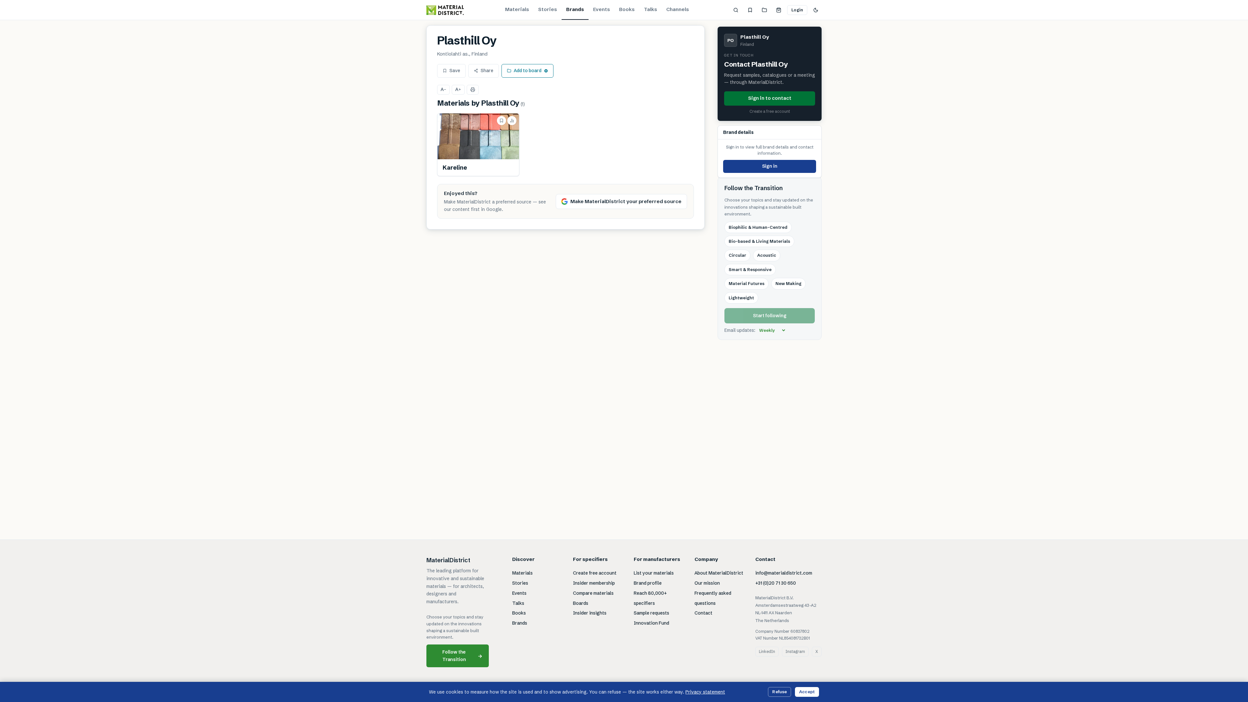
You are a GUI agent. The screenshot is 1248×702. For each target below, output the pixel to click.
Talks (650, 9)
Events (601, 9)
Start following (769, 315)
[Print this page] (473, 90)
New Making (788, 283)
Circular (737, 255)
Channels (677, 9)
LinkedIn (767, 651)
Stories (547, 9)
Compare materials (593, 593)
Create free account (595, 573)
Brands (575, 9)
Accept (807, 691)
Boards (580, 603)
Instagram (795, 651)
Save (454, 70)
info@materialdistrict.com (783, 573)
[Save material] (501, 120)
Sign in (769, 166)
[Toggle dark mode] (816, 10)
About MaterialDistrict (719, 573)
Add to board (527, 70)
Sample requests (651, 613)
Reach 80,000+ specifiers (650, 598)
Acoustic (766, 255)
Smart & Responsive (750, 269)
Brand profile (648, 583)
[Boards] (764, 10)
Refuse (779, 691)
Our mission (707, 583)
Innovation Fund (651, 623)
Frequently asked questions (713, 598)
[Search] (736, 10)
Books (627, 9)
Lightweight (741, 297)
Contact (703, 613)
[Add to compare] (511, 120)
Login (797, 9)
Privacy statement (705, 692)
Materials (517, 9)
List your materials (654, 573)
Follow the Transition (462, 655)
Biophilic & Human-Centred (758, 227)
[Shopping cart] (779, 10)
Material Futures (746, 283)
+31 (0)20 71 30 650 (775, 583)
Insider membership (594, 583)
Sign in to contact (769, 98)
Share (487, 70)
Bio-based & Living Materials (759, 241)
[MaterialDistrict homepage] (445, 10)
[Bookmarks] (750, 10)
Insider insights (589, 613)
